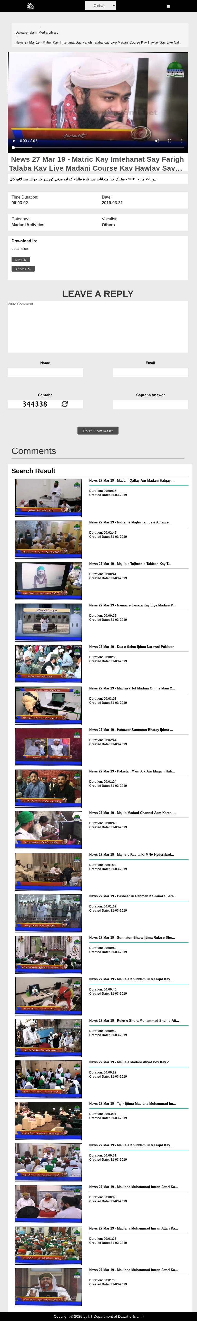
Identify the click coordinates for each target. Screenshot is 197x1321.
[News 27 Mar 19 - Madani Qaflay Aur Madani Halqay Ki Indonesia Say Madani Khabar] (48, 498)
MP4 (19, 259)
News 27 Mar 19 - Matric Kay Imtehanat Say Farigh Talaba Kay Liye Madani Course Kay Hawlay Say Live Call (97, 42)
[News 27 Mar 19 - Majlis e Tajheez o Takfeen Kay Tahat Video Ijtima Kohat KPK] (48, 581)
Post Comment (98, 431)
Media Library (48, 32)
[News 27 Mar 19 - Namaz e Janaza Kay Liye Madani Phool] (48, 622)
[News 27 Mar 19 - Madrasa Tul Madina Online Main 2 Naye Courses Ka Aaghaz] (48, 705)
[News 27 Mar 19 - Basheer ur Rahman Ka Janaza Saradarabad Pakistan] (48, 913)
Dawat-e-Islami (26, 32)
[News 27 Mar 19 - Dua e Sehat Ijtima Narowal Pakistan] (48, 664)
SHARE (21, 268)
